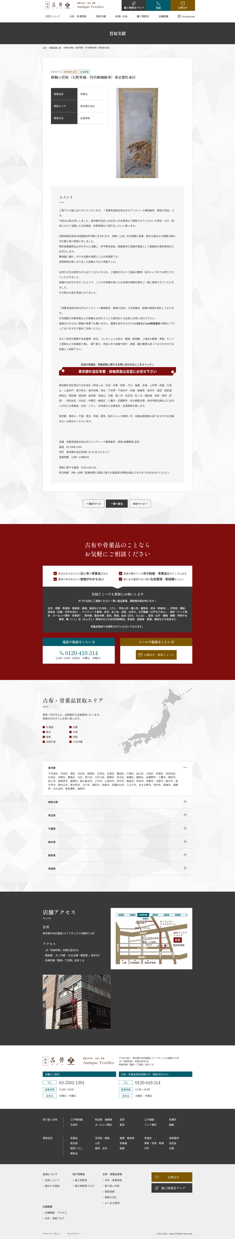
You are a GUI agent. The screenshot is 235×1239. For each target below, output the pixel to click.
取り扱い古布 (50, 1119)
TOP (44, 47)
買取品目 (47, 1138)
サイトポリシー (74, 1233)
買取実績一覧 (55, 47)
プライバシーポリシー (52, 1233)
